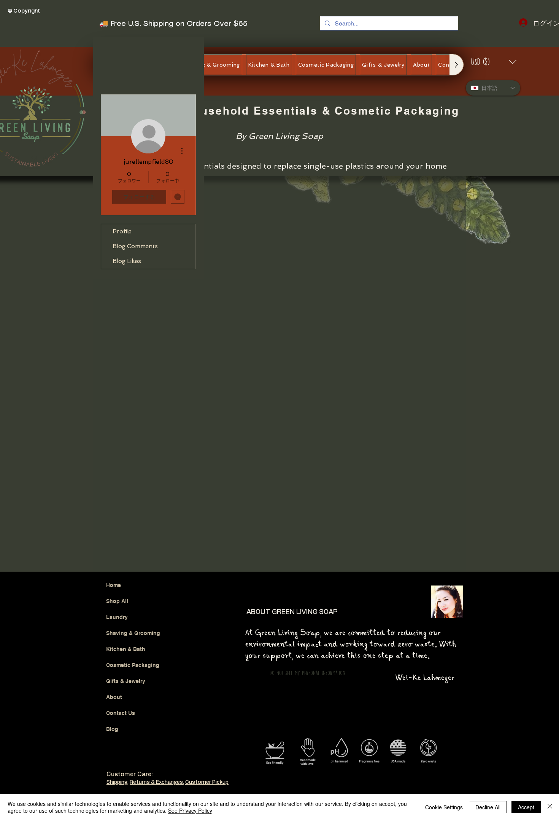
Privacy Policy (123, 702)
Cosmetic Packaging (132, 562)
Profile (122, 231)
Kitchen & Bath (125, 546)
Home (113, 482)
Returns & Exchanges (156, 679)
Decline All (487, 807)
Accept (526, 807)
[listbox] (494, 62)
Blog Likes (127, 261)
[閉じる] (549, 807)
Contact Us (120, 610)
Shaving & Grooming (133, 530)
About (114, 594)
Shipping (116, 679)
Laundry (117, 514)
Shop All (117, 498)
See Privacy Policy (190, 810)
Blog (112, 626)
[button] (494, 62)
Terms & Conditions (168, 702)
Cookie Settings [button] (444, 807)
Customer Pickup (207, 679)
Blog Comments (135, 246)
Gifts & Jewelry (125, 578)
